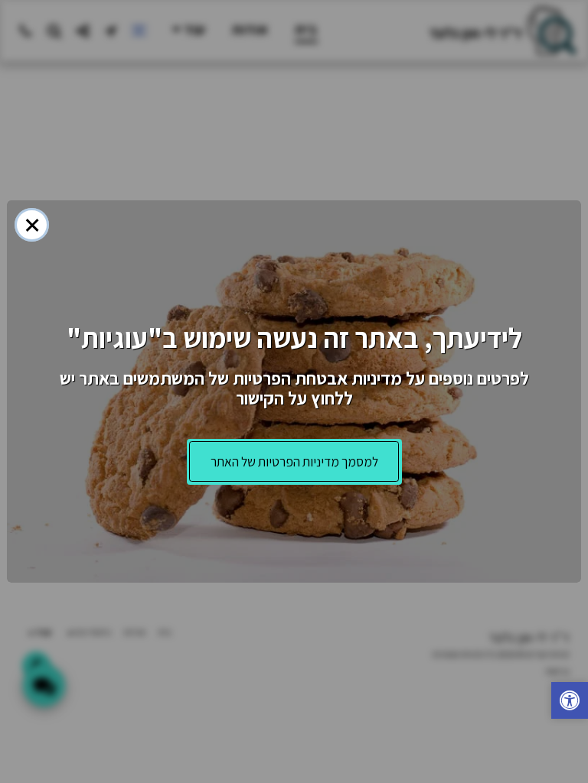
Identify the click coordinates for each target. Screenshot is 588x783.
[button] (569, 702)
